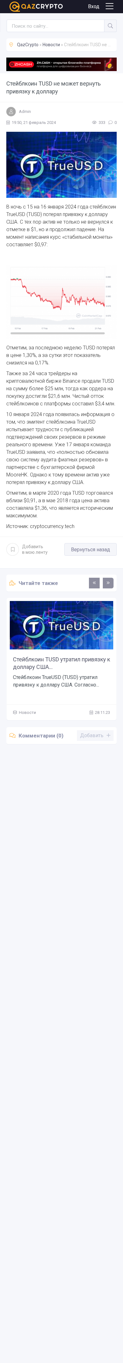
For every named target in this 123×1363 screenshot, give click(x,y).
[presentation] (94, 583)
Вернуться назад (90, 550)
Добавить (35, 549)
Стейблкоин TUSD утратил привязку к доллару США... (61, 663)
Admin (25, 111)
